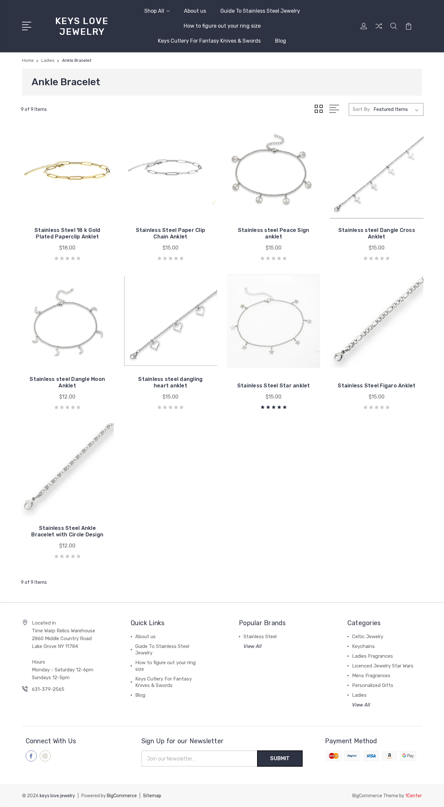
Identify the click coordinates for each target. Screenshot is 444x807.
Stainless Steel (260, 636)
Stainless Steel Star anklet (273, 386)
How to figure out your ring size (222, 26)
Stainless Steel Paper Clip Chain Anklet (170, 233)
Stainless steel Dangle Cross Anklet (376, 233)
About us (195, 11)
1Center (413, 796)
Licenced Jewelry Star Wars (382, 666)
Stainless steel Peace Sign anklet (273, 233)
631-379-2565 (48, 689)
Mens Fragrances (371, 676)
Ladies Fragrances (372, 656)
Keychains (363, 646)
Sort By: (362, 109)
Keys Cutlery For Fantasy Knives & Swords (209, 41)
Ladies (359, 695)
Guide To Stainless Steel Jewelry (260, 11)
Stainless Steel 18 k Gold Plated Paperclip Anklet (67, 233)
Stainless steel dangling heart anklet (170, 382)
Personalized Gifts (372, 685)
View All (252, 646)
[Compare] (378, 29)
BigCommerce (122, 796)
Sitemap (152, 796)
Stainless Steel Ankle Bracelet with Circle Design (67, 531)
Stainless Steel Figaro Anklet (376, 386)
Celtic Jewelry (367, 636)
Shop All (154, 11)
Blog (280, 41)
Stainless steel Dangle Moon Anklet (67, 382)
